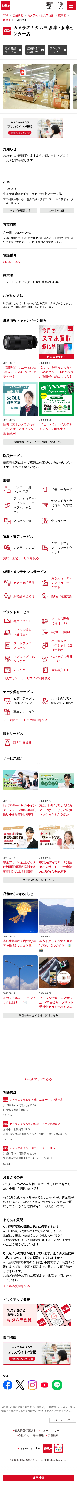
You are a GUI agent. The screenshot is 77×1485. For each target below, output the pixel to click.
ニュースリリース (51, 1430)
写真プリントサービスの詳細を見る (27, 678)
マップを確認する (20, 210)
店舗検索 (49, 3)
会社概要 (23, 1435)
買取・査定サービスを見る (21, 558)
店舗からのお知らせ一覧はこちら (38, 1015)
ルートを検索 (57, 210)
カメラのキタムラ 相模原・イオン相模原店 (35, 1124)
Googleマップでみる (38, 1079)
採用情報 (38, 1435)
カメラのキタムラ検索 (40, 15)
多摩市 (7, 20)
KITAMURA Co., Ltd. (31, 1460)
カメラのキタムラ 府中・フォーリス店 (32, 1148)
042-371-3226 (11, 261)
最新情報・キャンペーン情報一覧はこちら (38, 442)
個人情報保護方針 (25, 1430)
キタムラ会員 (61, 3)
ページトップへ (64, 1420)
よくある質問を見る (16, 1286)
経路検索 (38, 1477)
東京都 (62, 15)
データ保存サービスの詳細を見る (25, 720)
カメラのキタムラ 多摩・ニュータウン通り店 (36, 1099)
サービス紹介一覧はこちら (38, 879)
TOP (5, 15)
